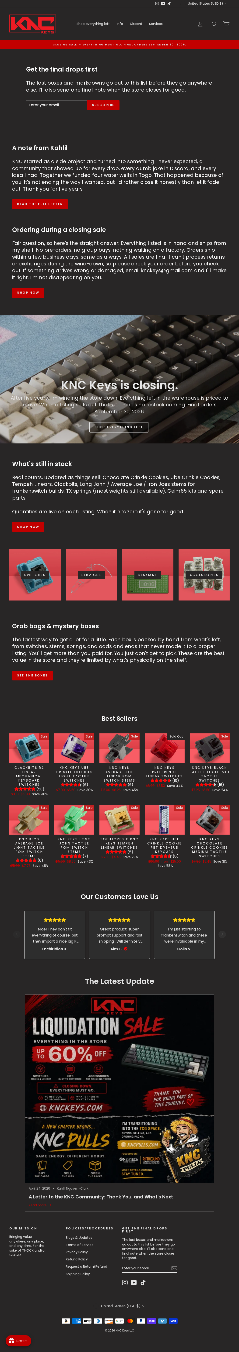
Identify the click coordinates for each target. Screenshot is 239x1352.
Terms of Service (80, 1244)
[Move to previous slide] (16, 934)
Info (120, 23)
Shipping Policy (78, 1274)
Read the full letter (40, 204)
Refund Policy (77, 1259)
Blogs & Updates (79, 1237)
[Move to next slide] (222, 934)
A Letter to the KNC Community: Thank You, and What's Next (101, 1197)
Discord (136, 23)
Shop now (28, 292)
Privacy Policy (77, 1252)
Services (156, 23)
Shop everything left (93, 23)
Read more (38, 1205)
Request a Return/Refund (86, 1266)
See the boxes (32, 675)
